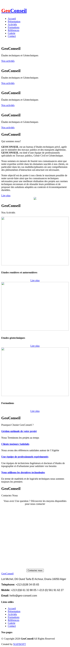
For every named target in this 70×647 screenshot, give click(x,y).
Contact (12, 36)
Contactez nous (35, 570)
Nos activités (7, 61)
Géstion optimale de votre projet (19, 431)
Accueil (12, 18)
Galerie (11, 33)
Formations (13, 27)
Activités (12, 24)
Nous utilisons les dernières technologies (23, 472)
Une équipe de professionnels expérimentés (24, 456)
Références (13, 30)
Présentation (14, 21)
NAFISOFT (19, 644)
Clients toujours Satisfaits (15, 444)
